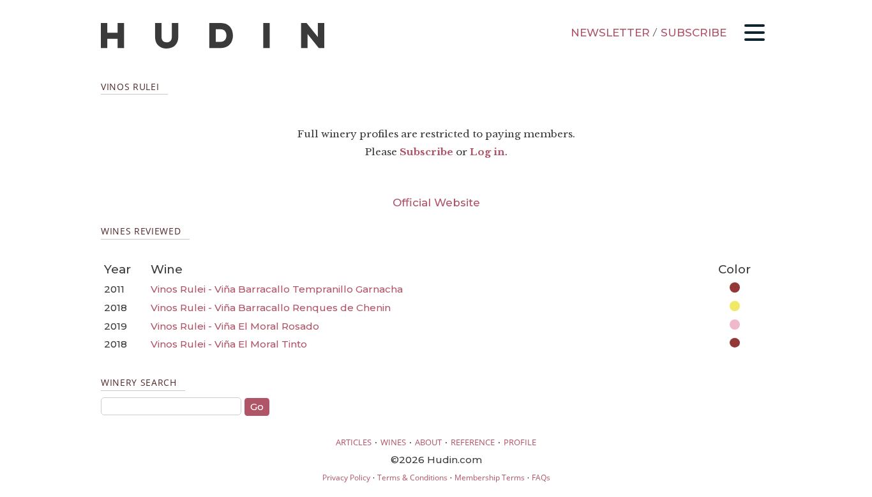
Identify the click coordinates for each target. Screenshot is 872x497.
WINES (393, 442)
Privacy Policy (346, 477)
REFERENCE (473, 442)
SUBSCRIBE (693, 32)
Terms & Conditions (412, 477)
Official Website (436, 202)
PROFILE (520, 442)
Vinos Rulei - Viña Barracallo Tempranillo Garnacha (277, 289)
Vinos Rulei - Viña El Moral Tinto (229, 344)
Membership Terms (490, 477)
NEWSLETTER (610, 32)
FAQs (541, 477)
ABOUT (428, 442)
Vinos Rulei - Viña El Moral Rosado (235, 326)
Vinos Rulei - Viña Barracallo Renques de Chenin (271, 308)
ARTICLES (354, 442)
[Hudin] (212, 45)
